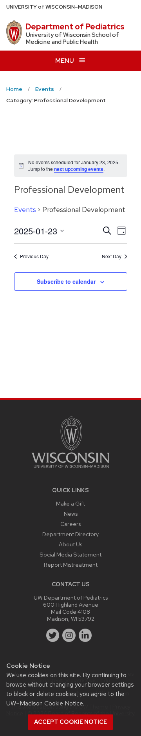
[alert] (70, 165)
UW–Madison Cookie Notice (44, 703)
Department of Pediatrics (75, 27)
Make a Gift (70, 503)
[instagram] (69, 635)
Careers (70, 524)
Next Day (111, 256)
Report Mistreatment (71, 564)
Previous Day (34, 256)
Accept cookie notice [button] (70, 722)
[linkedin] (85, 635)
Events (25, 209)
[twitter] (53, 635)
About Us (70, 544)
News (71, 513)
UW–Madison (54, 7)
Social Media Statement (70, 554)
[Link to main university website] (70, 469)
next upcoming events (78, 168)
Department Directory (70, 534)
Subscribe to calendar (66, 281)
